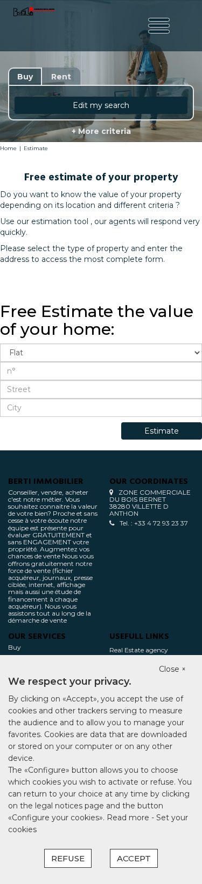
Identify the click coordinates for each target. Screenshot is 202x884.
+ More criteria (101, 131)
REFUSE (68, 858)
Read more (129, 817)
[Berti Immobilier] (34, 25)
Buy (14, 647)
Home (8, 148)
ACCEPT (134, 858)
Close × (172, 669)
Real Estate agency (138, 650)
